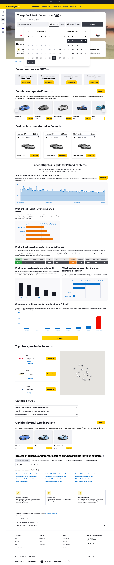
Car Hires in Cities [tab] (57, 460)
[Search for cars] (3, 19)
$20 (56, 15)
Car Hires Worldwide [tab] (91, 460)
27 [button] (45, 58)
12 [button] (41, 49)
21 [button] (50, 53)
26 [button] (41, 58)
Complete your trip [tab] (22, 464)
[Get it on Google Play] (92, 539)
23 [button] (28, 58)
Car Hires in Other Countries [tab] (74, 460)
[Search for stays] (3, 16)
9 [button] (28, 49)
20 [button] (45, 53)
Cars (16, 61)
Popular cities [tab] (35, 464)
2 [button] (28, 45)
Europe (20, 61)
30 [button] (28, 62)
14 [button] (50, 49)
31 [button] (32, 62)
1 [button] (68, 41)
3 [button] (32, 45)
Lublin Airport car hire (22, 481)
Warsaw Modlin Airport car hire (84, 478)
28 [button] (50, 58)
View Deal (30, 118)
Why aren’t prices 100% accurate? (26, 525)
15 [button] (54, 49)
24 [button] (33, 58)
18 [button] (37, 53)
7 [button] (49, 45)
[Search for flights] (3, 12)
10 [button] (32, 49)
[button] (112, 2)
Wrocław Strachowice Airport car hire (26, 476)
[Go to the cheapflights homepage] (13, 7)
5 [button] (41, 45)
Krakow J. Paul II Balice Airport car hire (57, 473)
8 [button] (54, 45)
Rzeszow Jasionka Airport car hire (25, 478)
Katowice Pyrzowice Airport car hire (56, 476)
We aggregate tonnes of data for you (27, 522)
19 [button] (41, 53)
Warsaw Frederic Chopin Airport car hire (27, 473)
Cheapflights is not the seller (25, 519)
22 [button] (54, 53)
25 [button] (37, 58)
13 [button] (45, 49)
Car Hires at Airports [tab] (22, 460)
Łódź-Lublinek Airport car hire (83, 481)
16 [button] (28, 53)
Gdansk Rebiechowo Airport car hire (85, 473)
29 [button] (54, 58)
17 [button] (32, 53)
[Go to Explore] (3, 23)
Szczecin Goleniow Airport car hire (55, 478)
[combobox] (21, 20)
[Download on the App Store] (92, 543)
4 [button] (81, 41)
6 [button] (45, 45)
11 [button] (37, 49)
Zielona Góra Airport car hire (54, 481)
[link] (26, 82)
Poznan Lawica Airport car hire (84, 476)
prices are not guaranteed (51, 513)
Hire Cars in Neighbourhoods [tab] (40, 460)
